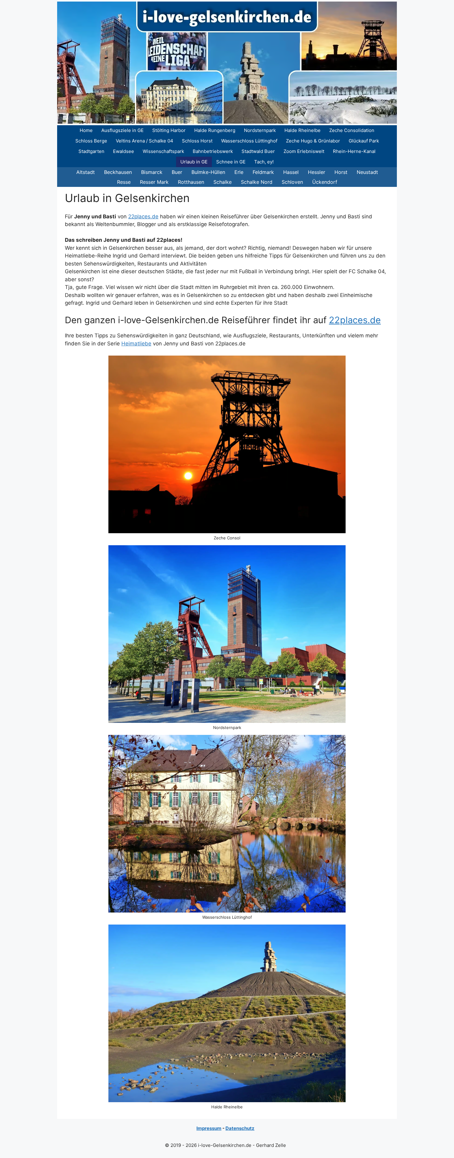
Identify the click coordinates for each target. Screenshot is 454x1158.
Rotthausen (191, 182)
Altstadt (85, 172)
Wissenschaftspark (163, 151)
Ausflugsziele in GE (122, 130)
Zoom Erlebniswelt (304, 151)
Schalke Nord (256, 182)
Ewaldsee (123, 151)
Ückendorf (324, 182)
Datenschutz (239, 1128)
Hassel (291, 172)
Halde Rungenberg (214, 130)
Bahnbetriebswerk (213, 151)
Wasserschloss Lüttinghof (249, 141)
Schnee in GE (231, 162)
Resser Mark (154, 182)
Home (86, 130)
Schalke (222, 182)
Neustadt (367, 172)
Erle (238, 172)
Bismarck (151, 172)
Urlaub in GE (194, 162)
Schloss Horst (197, 141)
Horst (340, 172)
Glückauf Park (364, 141)
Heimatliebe (136, 343)
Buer (177, 172)
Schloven (292, 182)
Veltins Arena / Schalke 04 (144, 141)
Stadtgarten (91, 151)
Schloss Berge (91, 141)
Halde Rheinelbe (302, 130)
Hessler (316, 172)
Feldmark (263, 172)
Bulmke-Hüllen (208, 172)
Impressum (208, 1128)
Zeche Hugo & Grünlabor (313, 141)
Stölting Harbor (169, 130)
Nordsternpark (260, 130)
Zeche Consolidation (351, 130)
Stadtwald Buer (258, 151)
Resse (124, 182)
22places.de (143, 216)
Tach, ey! (264, 162)
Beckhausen (118, 172)
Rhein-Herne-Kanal (354, 151)
